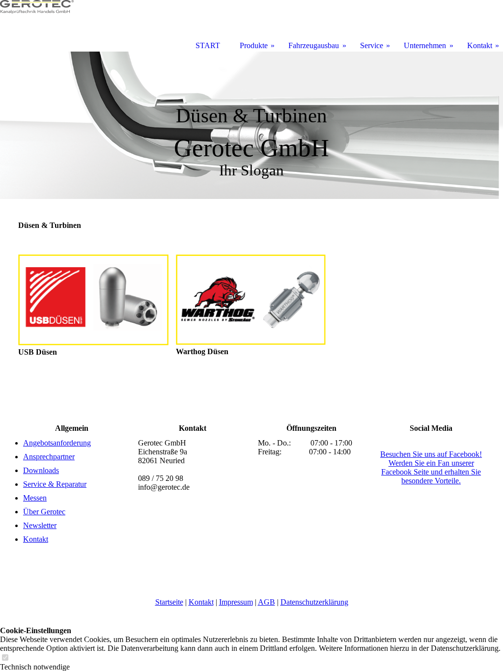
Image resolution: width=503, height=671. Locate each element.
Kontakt (35, 539)
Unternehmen (425, 45)
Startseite (169, 602)
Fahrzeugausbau (313, 45)
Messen (35, 498)
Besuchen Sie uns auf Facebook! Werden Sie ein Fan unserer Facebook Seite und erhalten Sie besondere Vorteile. (431, 467)
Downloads (41, 470)
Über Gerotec (44, 511)
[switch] (5, 658)
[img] (251, 125)
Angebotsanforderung (57, 443)
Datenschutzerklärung (314, 602)
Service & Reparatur (54, 484)
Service (371, 45)
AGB (266, 602)
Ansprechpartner (49, 456)
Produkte (254, 45)
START (208, 45)
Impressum (236, 602)
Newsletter (39, 525)
